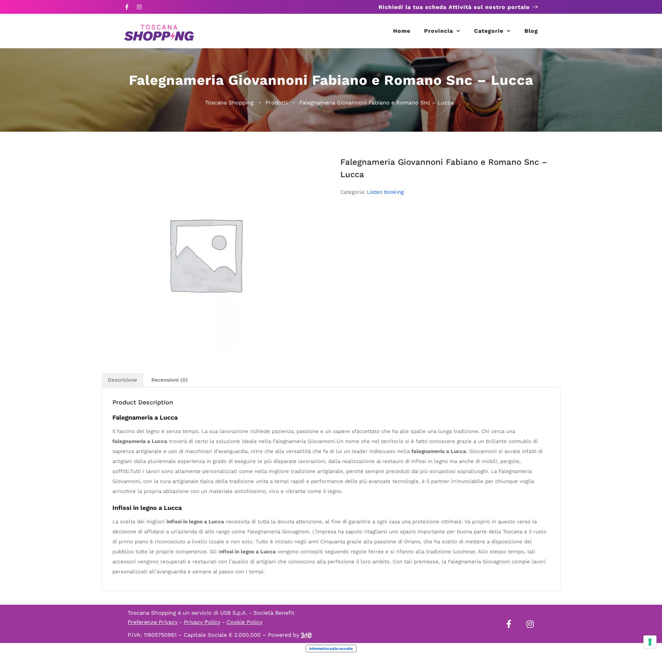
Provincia (438, 31)
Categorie (488, 31)
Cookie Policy (244, 622)
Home (401, 31)
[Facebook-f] (127, 7)
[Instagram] (139, 7)
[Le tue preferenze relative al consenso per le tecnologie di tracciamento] (649, 641)
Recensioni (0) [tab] (169, 380)
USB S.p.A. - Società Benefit (257, 613)
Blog (531, 31)
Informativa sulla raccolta (331, 648)
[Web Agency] (306, 635)
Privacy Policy (202, 622)
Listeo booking (385, 192)
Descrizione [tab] (122, 380)
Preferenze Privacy (153, 622)
